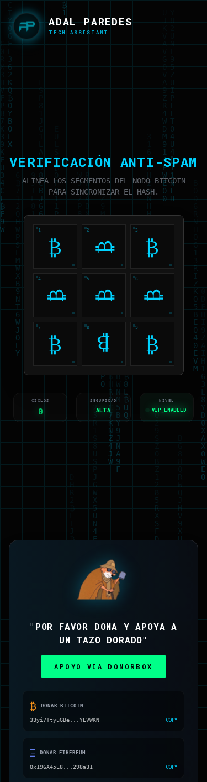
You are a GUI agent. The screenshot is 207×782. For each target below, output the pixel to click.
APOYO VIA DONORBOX (103, 666)
